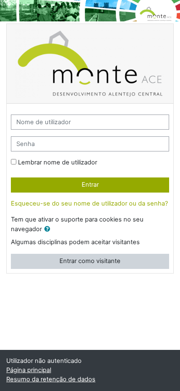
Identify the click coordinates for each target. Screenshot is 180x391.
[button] (49, 229)
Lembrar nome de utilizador (57, 162)
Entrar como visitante (90, 261)
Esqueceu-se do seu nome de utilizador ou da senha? (89, 203)
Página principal (28, 370)
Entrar (90, 184)
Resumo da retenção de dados (50, 379)
